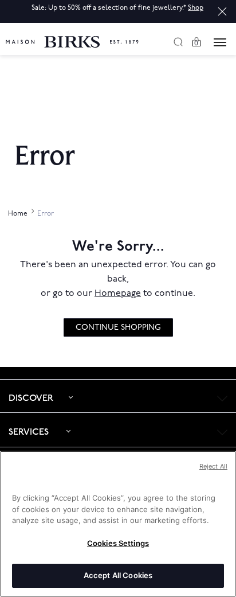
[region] (118, 524)
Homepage (118, 293)
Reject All (213, 466)
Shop (195, 7)
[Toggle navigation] (220, 42)
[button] (222, 11)
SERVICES (29, 432)
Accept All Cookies (118, 575)
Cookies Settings (118, 543)
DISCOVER (31, 398)
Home (18, 213)
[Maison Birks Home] (72, 35)
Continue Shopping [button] (118, 327)
